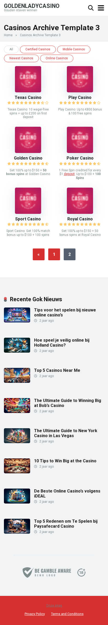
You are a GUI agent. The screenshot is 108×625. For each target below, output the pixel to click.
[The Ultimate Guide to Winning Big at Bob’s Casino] (17, 411)
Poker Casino (80, 158)
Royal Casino (80, 218)
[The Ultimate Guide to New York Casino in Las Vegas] (17, 441)
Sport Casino (28, 218)
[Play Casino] (80, 90)
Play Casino (79, 97)
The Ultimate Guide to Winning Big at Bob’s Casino (67, 403)
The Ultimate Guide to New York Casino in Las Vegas (65, 433)
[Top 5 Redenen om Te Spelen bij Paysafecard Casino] (17, 532)
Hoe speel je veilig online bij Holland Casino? (61, 343)
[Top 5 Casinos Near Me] (17, 381)
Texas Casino (28, 97)
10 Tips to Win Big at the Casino (65, 460)
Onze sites (54, 605)
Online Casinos (57, 58)
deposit (69, 174)
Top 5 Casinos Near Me (57, 370)
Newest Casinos (21, 58)
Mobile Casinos (74, 49)
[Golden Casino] (28, 151)
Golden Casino (28, 158)
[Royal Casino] (80, 212)
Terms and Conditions (67, 614)
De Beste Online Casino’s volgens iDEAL (67, 494)
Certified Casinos (37, 49)
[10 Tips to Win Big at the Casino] (17, 471)
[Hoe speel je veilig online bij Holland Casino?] (17, 351)
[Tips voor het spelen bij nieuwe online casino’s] (17, 321)
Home (8, 35)
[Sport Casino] (28, 212)
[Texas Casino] (28, 90)
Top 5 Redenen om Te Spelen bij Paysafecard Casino (66, 524)
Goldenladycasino (32, 6)
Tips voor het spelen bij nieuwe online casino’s (65, 312)
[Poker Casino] (80, 151)
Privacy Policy (35, 614)
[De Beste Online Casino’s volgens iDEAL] (17, 502)
